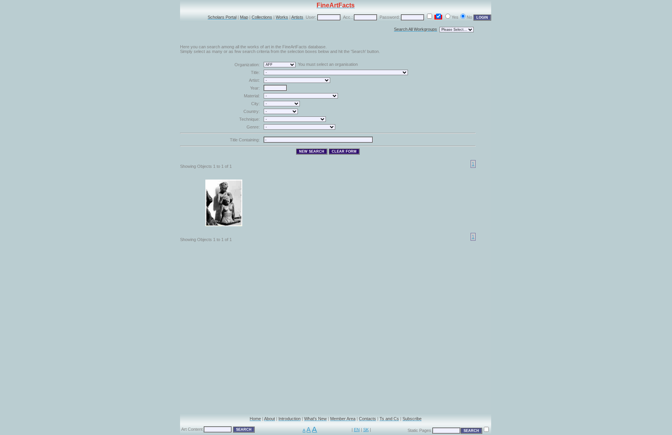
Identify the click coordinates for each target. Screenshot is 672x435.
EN (357, 429)
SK (366, 429)
